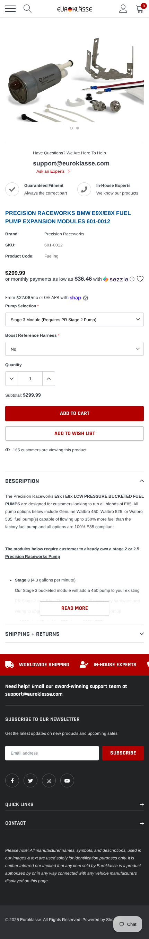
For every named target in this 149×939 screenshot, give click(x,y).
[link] (12, 780)
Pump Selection (21, 306)
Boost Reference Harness (32, 335)
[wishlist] (140, 278)
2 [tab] (77, 128)
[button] (74, 279)
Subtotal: (13, 395)
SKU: (10, 245)
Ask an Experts (50, 171)
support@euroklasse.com (71, 163)
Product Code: (19, 256)
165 (16, 450)
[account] (123, 8)
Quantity (13, 364)
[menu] (10, 8)
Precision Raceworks (64, 234)
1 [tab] (71, 128)
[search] (28, 8)
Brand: (12, 234)
